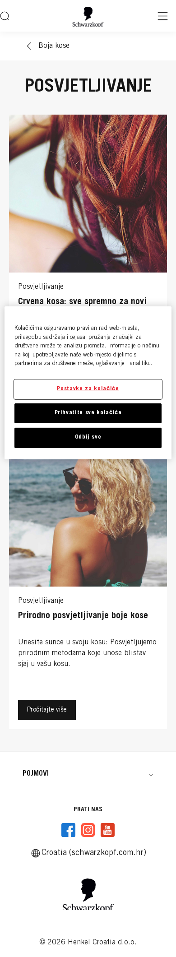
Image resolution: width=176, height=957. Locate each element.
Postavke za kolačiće (88, 389)
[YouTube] (107, 830)
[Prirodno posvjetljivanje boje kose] (88, 581)
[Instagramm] (88, 830)
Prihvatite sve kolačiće (88, 413)
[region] (88, 382)
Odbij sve (88, 437)
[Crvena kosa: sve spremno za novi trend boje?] (88, 267)
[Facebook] (68, 830)
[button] (88, 773)
